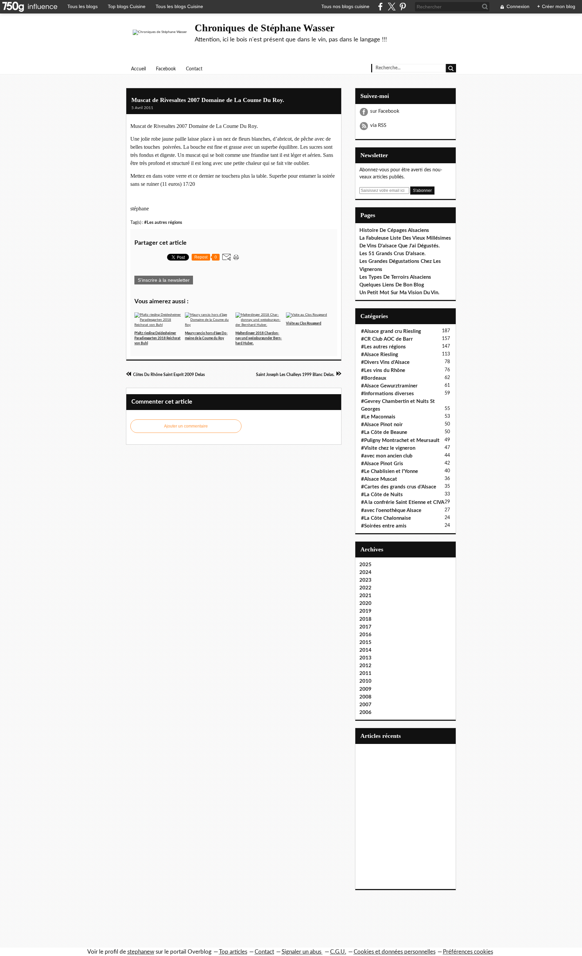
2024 (365, 572)
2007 (365, 704)
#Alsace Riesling (379, 354)
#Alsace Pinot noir (382, 424)
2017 (365, 626)
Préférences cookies (468, 952)
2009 (365, 689)
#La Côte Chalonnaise (386, 518)
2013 (365, 657)
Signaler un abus (302, 952)
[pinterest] (402, 6)
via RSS (378, 125)
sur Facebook (384, 111)
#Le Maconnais (378, 416)
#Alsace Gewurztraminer (389, 385)
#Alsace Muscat (379, 479)
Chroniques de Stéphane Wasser (264, 27)
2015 (365, 642)
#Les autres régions (163, 222)
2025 (365, 564)
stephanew (140, 952)
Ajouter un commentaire (186, 426)
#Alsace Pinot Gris (382, 463)
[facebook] (380, 6)
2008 (365, 696)
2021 (365, 595)
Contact (194, 69)
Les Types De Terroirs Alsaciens (395, 277)
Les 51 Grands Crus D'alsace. (392, 253)
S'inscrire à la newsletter (164, 280)
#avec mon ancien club (387, 455)
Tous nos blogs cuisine (345, 6)
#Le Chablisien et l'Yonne (389, 471)
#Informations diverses (387, 393)
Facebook (166, 69)
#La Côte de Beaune (384, 432)
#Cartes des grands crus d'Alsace (398, 486)
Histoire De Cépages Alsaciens (394, 230)
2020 (365, 603)
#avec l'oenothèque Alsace (391, 510)
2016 (365, 634)
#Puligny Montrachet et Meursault (400, 440)
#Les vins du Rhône (383, 370)
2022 (365, 587)
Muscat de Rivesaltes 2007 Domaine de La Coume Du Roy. (207, 100)
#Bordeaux (373, 378)
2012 (365, 665)
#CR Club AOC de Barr (387, 339)
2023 (365, 580)
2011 (365, 673)
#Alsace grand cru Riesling (391, 331)
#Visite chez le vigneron (388, 448)
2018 (365, 619)
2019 (365, 611)
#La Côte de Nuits (382, 494)
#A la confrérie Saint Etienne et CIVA (402, 502)
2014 (365, 650)
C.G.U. (338, 952)
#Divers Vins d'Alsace (385, 362)
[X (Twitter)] (391, 6)
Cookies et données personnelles (394, 952)
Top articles (233, 952)
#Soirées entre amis (384, 525)
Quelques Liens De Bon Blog (391, 284)
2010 (365, 681)
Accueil (138, 69)
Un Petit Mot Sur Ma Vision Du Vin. (399, 292)
